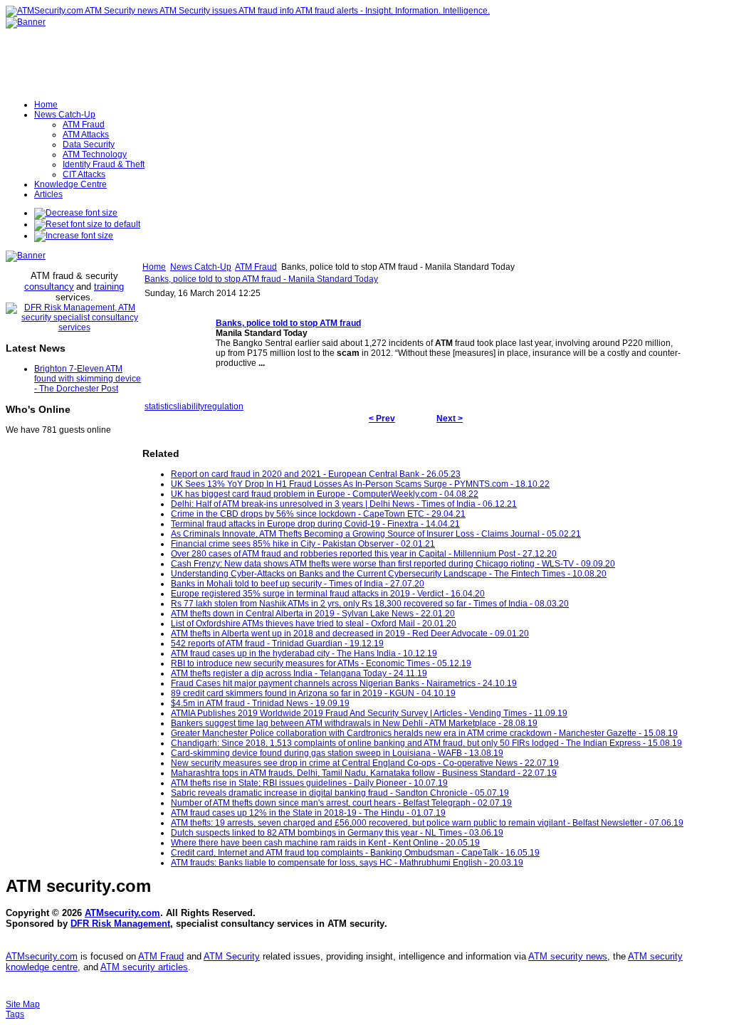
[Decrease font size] (75, 213)
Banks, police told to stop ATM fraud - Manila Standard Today (261, 279)
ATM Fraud (256, 267)
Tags (15, 1014)
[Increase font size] (73, 236)
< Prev (382, 419)
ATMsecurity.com (122, 913)
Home (154, 267)
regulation (223, 406)
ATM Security (232, 956)
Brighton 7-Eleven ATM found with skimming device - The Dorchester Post (87, 379)
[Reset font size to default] (87, 224)
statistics (161, 406)
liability (190, 406)
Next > (449, 419)
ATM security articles (144, 967)
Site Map (23, 1004)
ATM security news (567, 956)
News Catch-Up (200, 267)
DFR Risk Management (120, 923)
